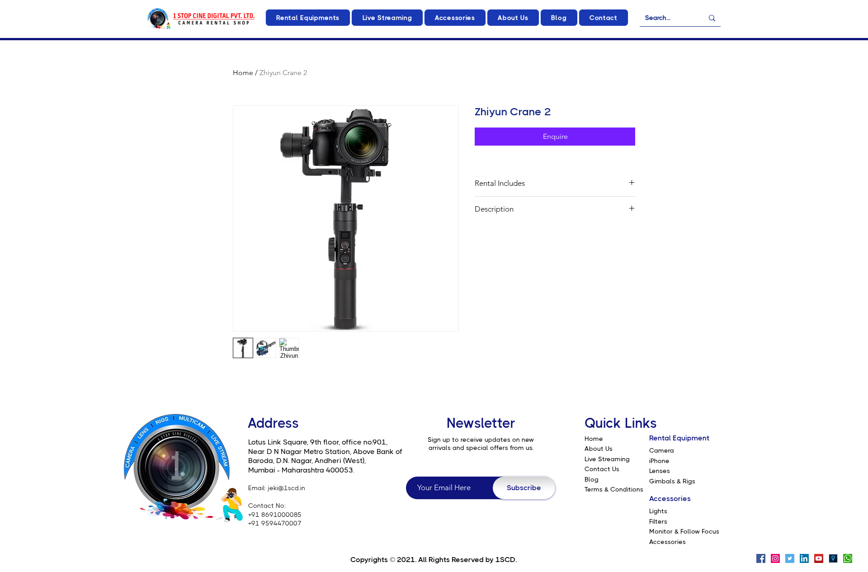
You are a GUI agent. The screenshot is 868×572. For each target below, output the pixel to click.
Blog (592, 479)
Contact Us (602, 469)
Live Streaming (607, 459)
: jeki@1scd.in (284, 488)
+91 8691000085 (275, 514)
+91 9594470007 (275, 523)
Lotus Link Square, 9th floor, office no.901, (317, 442)
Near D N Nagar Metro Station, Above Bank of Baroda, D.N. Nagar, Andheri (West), (325, 456)
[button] (307, 17)
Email (256, 488)
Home (243, 72)
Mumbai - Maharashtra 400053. (301, 470)
